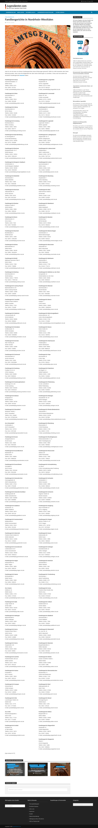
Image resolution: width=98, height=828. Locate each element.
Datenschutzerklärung (34, 816)
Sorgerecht (42, 765)
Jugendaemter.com (17, 826)
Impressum (31, 811)
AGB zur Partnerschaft (34, 821)
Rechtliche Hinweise (33, 806)
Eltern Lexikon (60, 12)
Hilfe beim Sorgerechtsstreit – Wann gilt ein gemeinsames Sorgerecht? (38, 770)
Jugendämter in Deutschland (45, 12)
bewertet (22, 75)
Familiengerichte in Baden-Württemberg (60, 769)
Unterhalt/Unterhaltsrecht (37, 766)
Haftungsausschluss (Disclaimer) (36, 818)
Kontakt (31, 813)
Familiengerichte (9, 17)
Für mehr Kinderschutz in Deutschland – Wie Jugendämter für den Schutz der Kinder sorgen (15, 771)
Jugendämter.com (11, 12)
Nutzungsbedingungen (34, 803)
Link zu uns (31, 808)
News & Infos (20, 12)
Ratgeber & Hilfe (30, 12)
